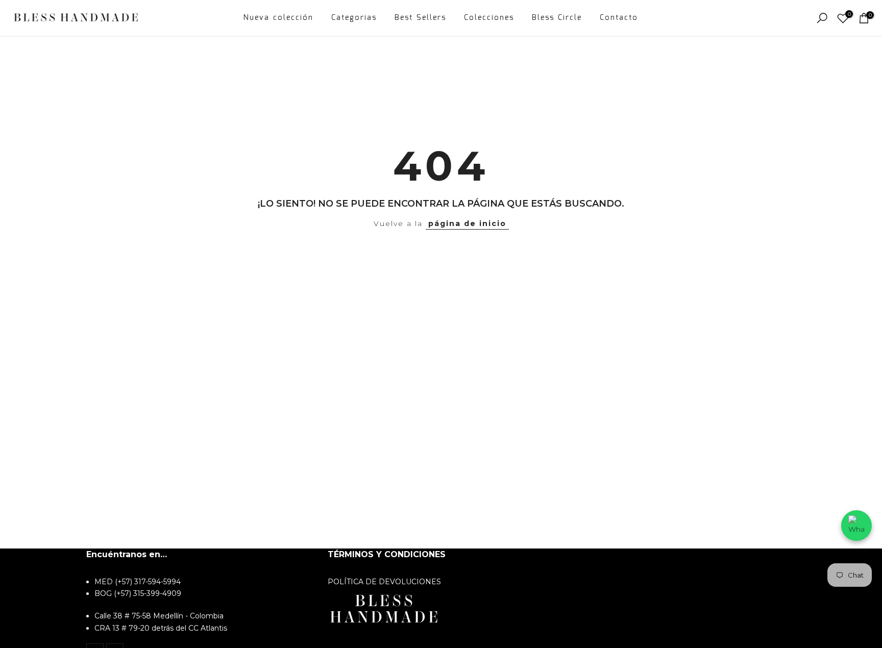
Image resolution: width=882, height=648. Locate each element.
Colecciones (489, 17)
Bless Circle (557, 17)
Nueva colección (278, 17)
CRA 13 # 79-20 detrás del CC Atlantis (160, 628)
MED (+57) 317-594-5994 (137, 581)
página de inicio (467, 223)
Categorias (354, 17)
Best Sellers (420, 17)
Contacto (619, 17)
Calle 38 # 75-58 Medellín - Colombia (159, 616)
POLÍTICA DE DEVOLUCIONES (384, 581)
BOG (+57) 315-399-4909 (137, 594)
